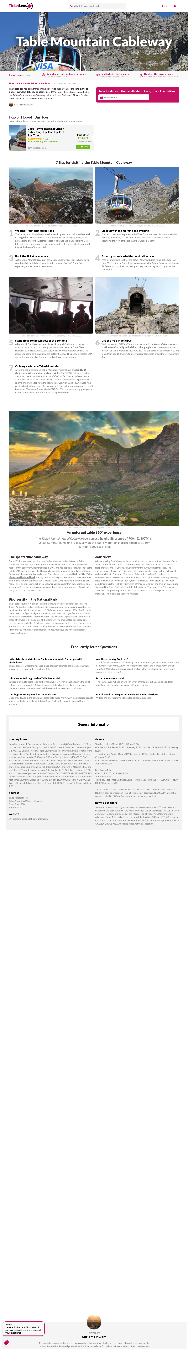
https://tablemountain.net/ (35, 818)
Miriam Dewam (94, 1337)
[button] (51, 138)
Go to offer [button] (83, 147)
